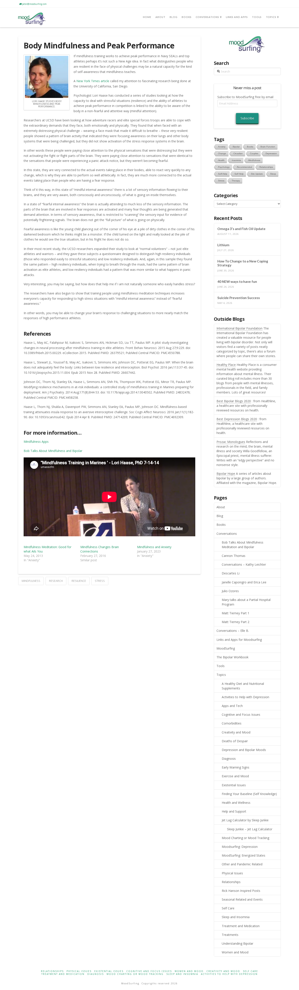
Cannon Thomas (233, 556)
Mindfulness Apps (36, 441)
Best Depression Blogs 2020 (236, 419)
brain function (267, 146)
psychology (224, 167)
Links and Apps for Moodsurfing (239, 640)
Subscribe (247, 118)
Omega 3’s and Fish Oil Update (241, 229)
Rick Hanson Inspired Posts (241, 891)
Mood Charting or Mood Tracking (245, 838)
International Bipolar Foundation (239, 328)
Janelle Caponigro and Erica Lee (244, 582)
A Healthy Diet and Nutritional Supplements (243, 686)
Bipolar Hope (225, 473)
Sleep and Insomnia (236, 917)
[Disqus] (109, 640)
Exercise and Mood (235, 776)
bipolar (236, 146)
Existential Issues (234, 785)
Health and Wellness (236, 803)
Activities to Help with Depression (245, 697)
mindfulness (31, 581)
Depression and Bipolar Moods (244, 750)
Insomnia (236, 160)
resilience (79, 581)
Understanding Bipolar (237, 943)
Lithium (223, 245)
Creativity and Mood (236, 732)
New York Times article (92, 81)
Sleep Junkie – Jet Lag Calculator (249, 829)
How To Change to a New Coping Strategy (242, 263)
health (221, 160)
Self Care (228, 908)
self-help (222, 174)
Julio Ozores (230, 591)
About (220, 507)
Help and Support (234, 811)
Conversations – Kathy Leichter (244, 564)
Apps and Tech (232, 706)
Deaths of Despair (235, 741)
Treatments (230, 935)
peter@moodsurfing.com (34, 3)
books (250, 146)
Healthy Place (226, 365)
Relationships (231, 882)
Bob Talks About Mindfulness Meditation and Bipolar (242, 544)
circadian (238, 153)
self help (239, 174)
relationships (266, 167)
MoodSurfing (225, 648)
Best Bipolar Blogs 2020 (233, 401)
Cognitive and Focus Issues (241, 714)
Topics (221, 675)
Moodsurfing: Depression (240, 847)
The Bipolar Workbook (232, 657)
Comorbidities (231, 723)
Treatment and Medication (241, 926)
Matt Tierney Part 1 (235, 613)
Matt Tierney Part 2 (235, 622)
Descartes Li (230, 573)
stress (100, 581)
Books (221, 524)
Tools (220, 666)
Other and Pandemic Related (242, 864)
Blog (219, 516)
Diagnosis (229, 758)
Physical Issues (232, 873)
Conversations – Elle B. (232, 631)
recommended (244, 167)
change (222, 153)
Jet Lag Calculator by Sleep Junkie (245, 820)
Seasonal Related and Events (242, 899)
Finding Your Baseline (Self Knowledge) (249, 794)
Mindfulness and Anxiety (154, 547)
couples (254, 153)
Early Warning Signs (235, 767)
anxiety (221, 146)
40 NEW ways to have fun (237, 281)
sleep (273, 174)
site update (257, 174)
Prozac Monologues (230, 442)
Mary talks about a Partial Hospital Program (246, 602)
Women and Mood (235, 952)
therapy (236, 180)
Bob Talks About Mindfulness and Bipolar (53, 451)
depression (271, 153)
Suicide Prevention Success (238, 298)
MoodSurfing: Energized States (243, 855)
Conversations (226, 533)
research (56, 581)
